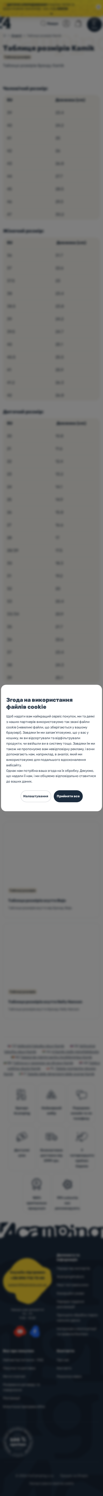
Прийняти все (68, 796)
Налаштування (35, 796)
